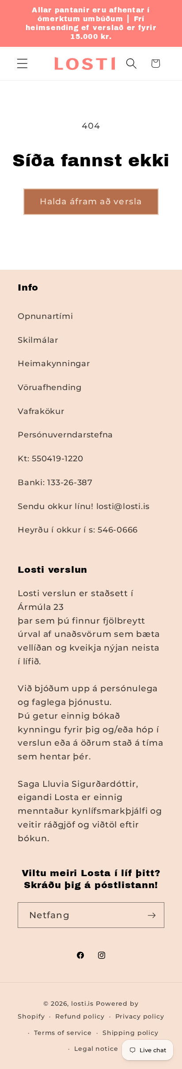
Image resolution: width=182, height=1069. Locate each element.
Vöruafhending (50, 387)
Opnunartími (45, 316)
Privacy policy (139, 1016)
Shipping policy (130, 1032)
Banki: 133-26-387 (55, 482)
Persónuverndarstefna (65, 434)
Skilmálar (38, 340)
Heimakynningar (54, 363)
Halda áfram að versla (91, 201)
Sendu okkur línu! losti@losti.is (84, 506)
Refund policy (79, 1016)
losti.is (82, 1003)
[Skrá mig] (152, 915)
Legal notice (96, 1048)
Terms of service (63, 1032)
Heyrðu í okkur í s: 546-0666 (78, 529)
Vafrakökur (41, 411)
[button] (22, 63)
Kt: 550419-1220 (50, 458)
